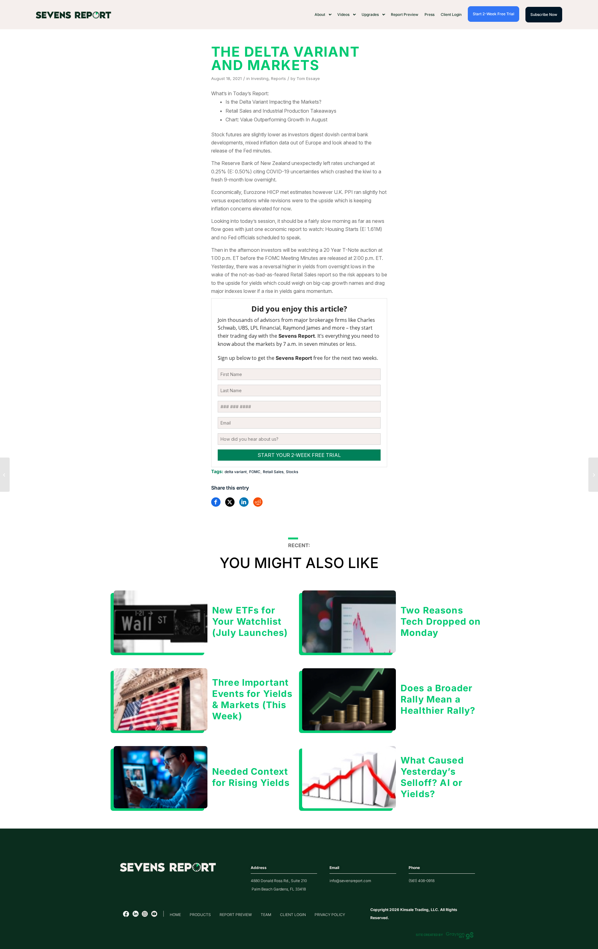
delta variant (236, 471)
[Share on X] (230, 502)
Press (429, 14)
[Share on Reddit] (258, 502)
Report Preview (404, 14)
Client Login (451, 14)
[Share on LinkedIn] (244, 502)
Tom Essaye (308, 78)
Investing (259, 78)
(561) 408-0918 (421, 880)
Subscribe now (543, 14)
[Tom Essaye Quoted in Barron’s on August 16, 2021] (593, 475)
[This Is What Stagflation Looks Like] (5, 475)
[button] (323, 14)
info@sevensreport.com (350, 880)
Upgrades (370, 14)
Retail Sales (273, 471)
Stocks (292, 471)
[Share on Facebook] (216, 502)
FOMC (254, 471)
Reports (278, 78)
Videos (343, 14)
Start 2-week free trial (493, 14)
